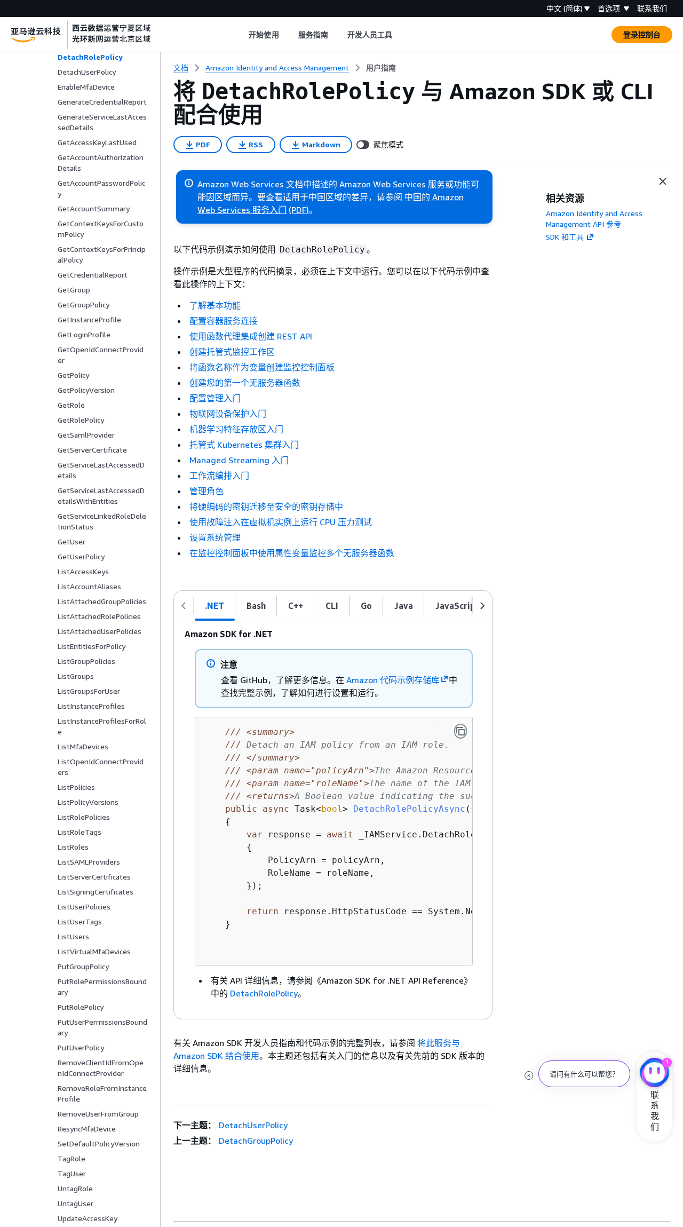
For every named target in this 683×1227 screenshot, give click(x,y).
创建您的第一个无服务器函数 (244, 382)
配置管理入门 (215, 398)
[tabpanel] (333, 820)
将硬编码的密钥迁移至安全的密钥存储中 (266, 506)
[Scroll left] (241, 34)
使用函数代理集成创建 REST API (250, 336)
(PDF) (299, 209)
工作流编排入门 (219, 475)
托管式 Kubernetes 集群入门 (244, 444)
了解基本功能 (215, 305)
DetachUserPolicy (253, 1125)
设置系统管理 (215, 537)
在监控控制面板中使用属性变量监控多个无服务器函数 (291, 553)
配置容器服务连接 (223, 320)
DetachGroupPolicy (256, 1140)
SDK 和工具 (565, 236)
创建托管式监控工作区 (232, 351)
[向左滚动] (183, 605)
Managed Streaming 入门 (239, 460)
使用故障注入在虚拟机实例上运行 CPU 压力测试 (280, 522)
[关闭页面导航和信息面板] (662, 181)
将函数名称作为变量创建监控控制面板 (262, 367)
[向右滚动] (482, 605)
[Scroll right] (400, 34)
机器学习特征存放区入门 (236, 429)
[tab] (214, 605)
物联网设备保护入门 (227, 413)
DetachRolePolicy (264, 993)
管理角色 (206, 491)
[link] (381, 67)
